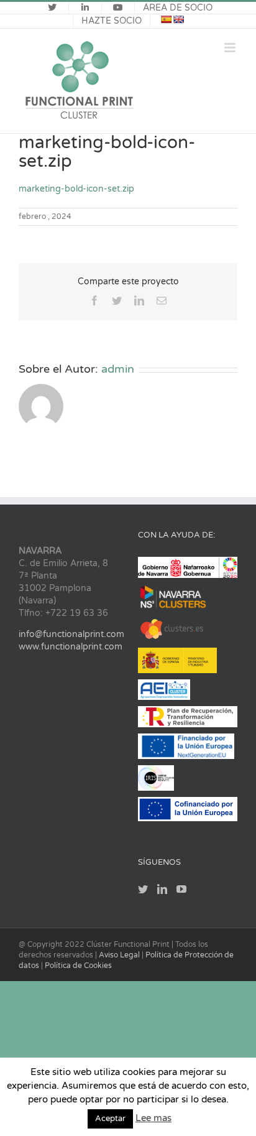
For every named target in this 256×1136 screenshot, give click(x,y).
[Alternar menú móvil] (230, 47)
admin (117, 369)
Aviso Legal (120, 955)
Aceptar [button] (110, 1119)
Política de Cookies (78, 965)
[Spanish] (165, 19)
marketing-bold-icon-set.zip (76, 189)
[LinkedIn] (162, 889)
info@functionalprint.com (71, 634)
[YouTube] (181, 889)
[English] (178, 19)
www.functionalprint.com (70, 646)
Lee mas (153, 1118)
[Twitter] (143, 889)
